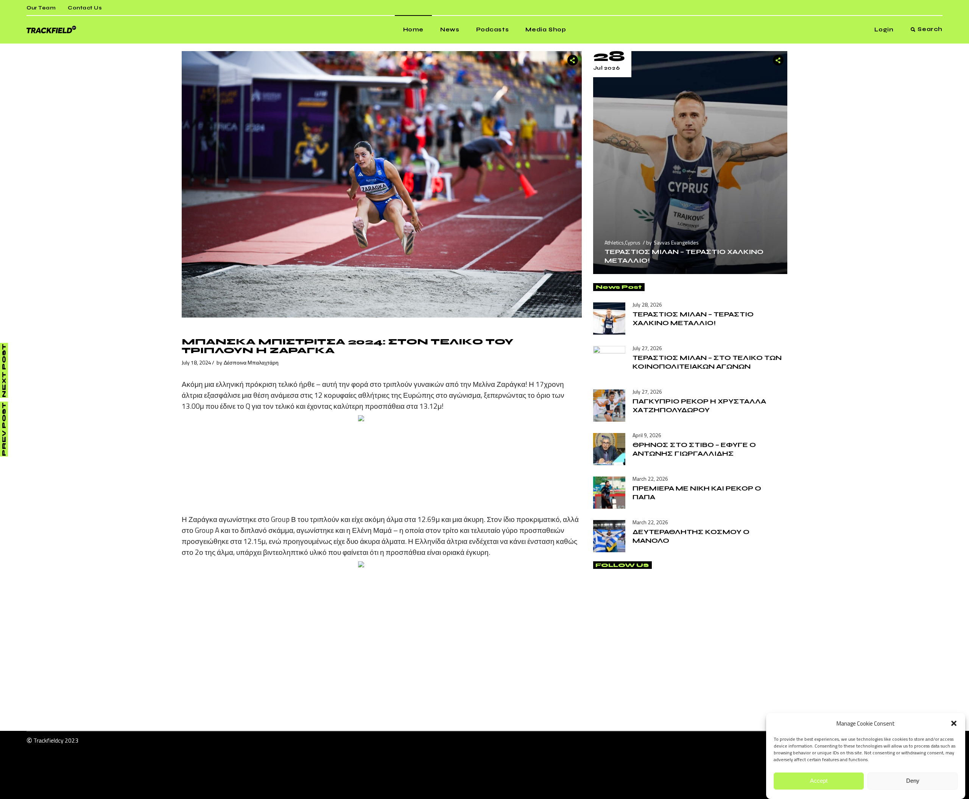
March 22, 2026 (650, 479)
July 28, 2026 (647, 304)
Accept (818, 781)
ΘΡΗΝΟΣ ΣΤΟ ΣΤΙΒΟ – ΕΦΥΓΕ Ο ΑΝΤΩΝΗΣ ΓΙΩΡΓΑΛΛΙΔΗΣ (694, 449)
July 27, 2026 (647, 348)
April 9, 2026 (646, 435)
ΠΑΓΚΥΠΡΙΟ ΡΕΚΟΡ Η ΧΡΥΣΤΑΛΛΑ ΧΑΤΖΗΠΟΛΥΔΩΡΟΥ (699, 405)
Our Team (41, 8)
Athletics (614, 242)
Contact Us (85, 8)
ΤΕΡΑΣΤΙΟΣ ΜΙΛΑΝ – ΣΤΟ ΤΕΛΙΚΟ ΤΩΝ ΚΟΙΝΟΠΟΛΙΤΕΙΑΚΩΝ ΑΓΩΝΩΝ (707, 362)
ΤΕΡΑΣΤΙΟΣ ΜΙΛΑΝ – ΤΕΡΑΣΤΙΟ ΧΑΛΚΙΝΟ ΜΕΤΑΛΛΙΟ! (693, 318)
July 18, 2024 (196, 362)
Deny (912, 781)
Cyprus (632, 242)
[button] (954, 723)
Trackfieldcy (48, 740)
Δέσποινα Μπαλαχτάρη (251, 362)
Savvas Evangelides (676, 242)
